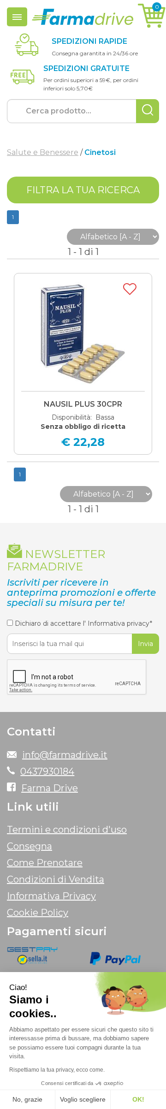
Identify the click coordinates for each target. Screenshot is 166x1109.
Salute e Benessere (42, 152)
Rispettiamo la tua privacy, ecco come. (57, 1070)
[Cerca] (147, 111)
